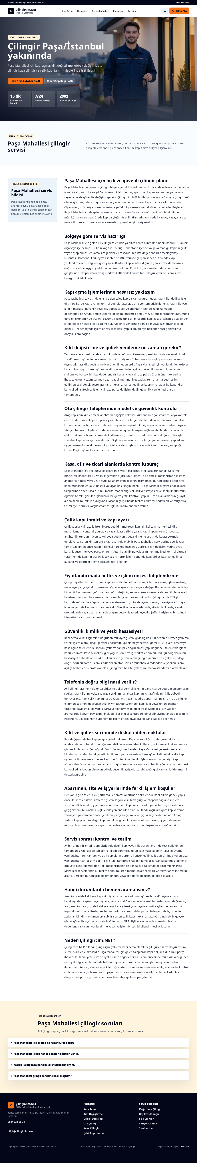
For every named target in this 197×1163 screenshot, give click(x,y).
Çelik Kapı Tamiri (93, 1133)
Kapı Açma (89, 1109)
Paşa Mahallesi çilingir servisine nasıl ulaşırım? (43, 1076)
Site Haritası (146, 1128)
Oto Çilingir (90, 1123)
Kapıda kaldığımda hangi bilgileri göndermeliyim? (44, 1065)
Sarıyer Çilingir (148, 1123)
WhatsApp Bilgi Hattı (60, 81)
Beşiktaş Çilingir (149, 1114)
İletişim (132, 11)
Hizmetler (82, 11)
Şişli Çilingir (146, 1118)
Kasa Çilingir (91, 1128)
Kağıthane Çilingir (150, 1109)
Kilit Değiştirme (93, 1114)
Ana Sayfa (67, 11)
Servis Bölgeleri (100, 11)
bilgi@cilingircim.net (20, 1131)
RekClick (185, 1146)
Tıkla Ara (181, 11)
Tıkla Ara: (25, 81)
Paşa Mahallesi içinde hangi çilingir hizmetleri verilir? (46, 1053)
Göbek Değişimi (93, 1118)
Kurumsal (118, 11)
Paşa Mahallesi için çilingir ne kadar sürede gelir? (44, 1042)
